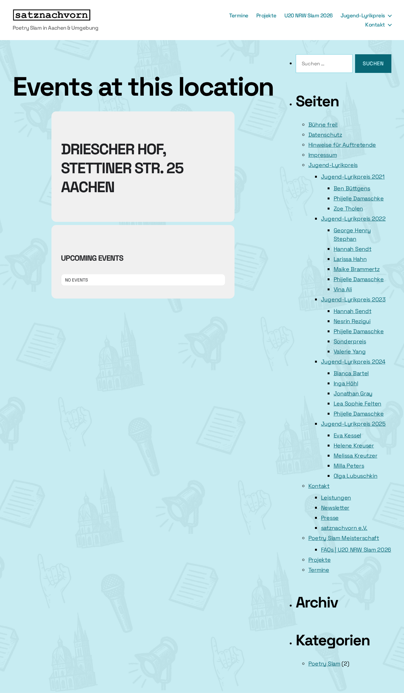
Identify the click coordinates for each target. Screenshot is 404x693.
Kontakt (375, 24)
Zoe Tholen (348, 208)
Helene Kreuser (354, 445)
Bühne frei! (323, 124)
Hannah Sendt (352, 248)
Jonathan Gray (353, 393)
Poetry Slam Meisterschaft (343, 538)
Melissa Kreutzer (355, 455)
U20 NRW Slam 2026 (308, 15)
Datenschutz (325, 134)
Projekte (266, 15)
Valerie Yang (350, 351)
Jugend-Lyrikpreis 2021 (353, 176)
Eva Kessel (347, 435)
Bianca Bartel (351, 373)
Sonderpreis (350, 341)
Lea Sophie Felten (357, 403)
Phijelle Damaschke (359, 198)
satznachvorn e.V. (344, 527)
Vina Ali (343, 289)
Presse (330, 517)
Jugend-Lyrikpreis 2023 (353, 299)
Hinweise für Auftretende (342, 144)
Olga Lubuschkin (355, 475)
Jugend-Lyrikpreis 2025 (353, 423)
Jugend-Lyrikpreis (363, 15)
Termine (238, 15)
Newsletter (335, 507)
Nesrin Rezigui (352, 321)
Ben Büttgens (352, 188)
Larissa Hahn (350, 259)
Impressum (322, 154)
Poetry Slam (324, 663)
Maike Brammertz (357, 269)
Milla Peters (349, 465)
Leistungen (336, 497)
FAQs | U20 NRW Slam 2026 (356, 549)
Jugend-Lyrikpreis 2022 (353, 218)
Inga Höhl (346, 383)
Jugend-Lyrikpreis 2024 (353, 361)
